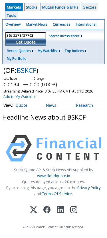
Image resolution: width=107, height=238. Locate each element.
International (86, 24)
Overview (13, 24)
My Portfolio (17, 58)
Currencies (61, 24)
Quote (21, 105)
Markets (14, 7)
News (51, 105)
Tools (11, 15)
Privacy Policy (89, 187)
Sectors (89, 7)
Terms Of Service (57, 193)
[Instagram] (74, 210)
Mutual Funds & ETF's (60, 7)
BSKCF (26, 70)
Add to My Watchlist (19, 96)
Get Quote (26, 42)
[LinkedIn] (60, 210)
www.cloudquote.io (53, 175)
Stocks (31, 7)
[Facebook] (47, 210)
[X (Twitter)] (33, 210)
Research (84, 105)
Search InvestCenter (64, 36)
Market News (36, 24)
